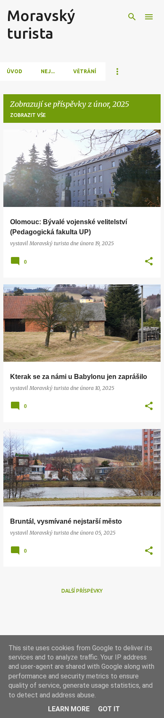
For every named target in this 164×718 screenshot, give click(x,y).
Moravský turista (41, 24)
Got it (109, 709)
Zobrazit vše (28, 115)
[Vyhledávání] (132, 17)
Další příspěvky (82, 590)
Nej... (48, 71)
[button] (149, 262)
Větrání (84, 71)
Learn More (69, 709)
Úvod (14, 71)
